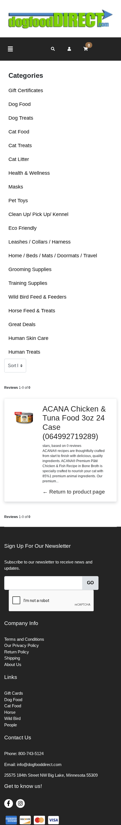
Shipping (12, 658)
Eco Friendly (22, 228)
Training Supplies (27, 283)
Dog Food (19, 104)
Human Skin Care (28, 338)
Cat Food (18, 132)
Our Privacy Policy (21, 645)
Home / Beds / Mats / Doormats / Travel (52, 255)
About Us (12, 664)
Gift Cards (13, 693)
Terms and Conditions (24, 639)
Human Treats (24, 352)
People (10, 724)
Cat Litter (18, 159)
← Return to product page (73, 492)
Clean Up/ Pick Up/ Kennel (38, 214)
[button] (69, 49)
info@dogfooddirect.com (39, 764)
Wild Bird (12, 718)
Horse (9, 712)
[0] (85, 49)
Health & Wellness (29, 173)
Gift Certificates (25, 90)
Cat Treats (20, 145)
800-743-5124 (31, 753)
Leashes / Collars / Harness (39, 242)
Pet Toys (18, 200)
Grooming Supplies (29, 269)
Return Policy (16, 651)
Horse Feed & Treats (31, 310)
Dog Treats (20, 118)
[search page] (53, 49)
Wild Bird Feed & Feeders (37, 297)
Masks (15, 187)
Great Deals (21, 324)
